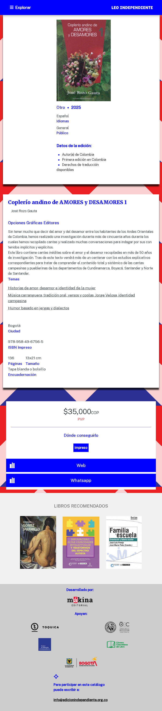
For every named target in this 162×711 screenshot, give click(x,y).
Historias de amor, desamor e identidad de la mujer (52, 288)
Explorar (23, 7)
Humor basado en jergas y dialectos (38, 308)
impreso (81, 448)
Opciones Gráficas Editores (33, 222)
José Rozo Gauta (24, 211)
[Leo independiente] (132, 8)
